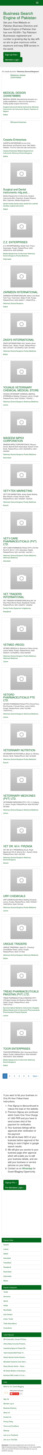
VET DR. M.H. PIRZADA (17, 846)
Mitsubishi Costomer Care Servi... (15, 1362)
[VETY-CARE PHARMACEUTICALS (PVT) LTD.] (21, 523)
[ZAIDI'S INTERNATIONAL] (21, 324)
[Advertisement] (21, 1212)
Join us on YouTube (10, 1439)
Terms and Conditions (11, 1426)
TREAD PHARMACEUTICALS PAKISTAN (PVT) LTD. (21, 992)
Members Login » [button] (13, 59)
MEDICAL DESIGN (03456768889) (14, 94)
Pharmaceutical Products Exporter (15, 1012)
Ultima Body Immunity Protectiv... (14, 1344)
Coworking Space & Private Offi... (15, 1348)
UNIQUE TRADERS (15, 944)
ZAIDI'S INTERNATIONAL (18, 340)
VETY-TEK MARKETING (17, 491)
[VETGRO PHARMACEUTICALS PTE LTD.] (21, 679)
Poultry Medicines (22, 256)
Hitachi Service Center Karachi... (14, 1357)
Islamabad (6, 561)
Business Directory (9, 1408)
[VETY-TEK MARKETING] (21, 475)
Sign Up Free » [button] (11, 54)
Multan (5, 354)
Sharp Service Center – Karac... (14, 1366)
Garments (6, 1296)
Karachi (5, 505)
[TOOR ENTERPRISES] (21, 1033)
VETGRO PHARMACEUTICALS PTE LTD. (19, 697)
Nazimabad (7, 458)
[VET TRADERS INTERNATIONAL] (21, 578)
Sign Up (6, 1399)
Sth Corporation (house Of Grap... (15, 1339)
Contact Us (7, 1417)
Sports (5, 1301)
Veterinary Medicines (31, 401)
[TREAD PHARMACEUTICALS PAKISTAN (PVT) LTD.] (21, 976)
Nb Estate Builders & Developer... (15, 1371)
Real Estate (7, 1310)
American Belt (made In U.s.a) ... (14, 1375)
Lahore (5, 405)
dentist (26, 203)
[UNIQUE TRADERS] (21, 928)
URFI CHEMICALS (14, 896)
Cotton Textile (8, 1319)
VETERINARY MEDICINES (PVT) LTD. (19, 797)
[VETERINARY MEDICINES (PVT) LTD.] (21, 780)
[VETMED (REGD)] (21, 629)
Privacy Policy (8, 1421)
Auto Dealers (7, 1314)
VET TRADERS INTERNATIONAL (13, 595)
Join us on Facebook (10, 1435)
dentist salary (19, 203)
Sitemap (6, 1430)
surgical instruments (17, 206)
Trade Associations (10, 1323)
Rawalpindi (7, 611)
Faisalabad (7, 1263)
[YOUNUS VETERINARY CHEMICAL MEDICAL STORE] (21, 372)
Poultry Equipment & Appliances (19, 608)
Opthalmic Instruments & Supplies (27, 1008)
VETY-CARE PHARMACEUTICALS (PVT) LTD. (20, 541)
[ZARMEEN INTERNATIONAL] (21, 276)
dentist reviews (8, 203)
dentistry (6, 206)
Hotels (5, 1305)
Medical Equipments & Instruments (15, 253)
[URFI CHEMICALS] (21, 880)
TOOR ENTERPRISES (16, 1048)
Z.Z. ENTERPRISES (15, 242)
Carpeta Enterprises (14, 139)
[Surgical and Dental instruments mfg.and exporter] (21, 174)
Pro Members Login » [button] (14, 1187)
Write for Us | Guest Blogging (13, 1386)
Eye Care (6, 1008)
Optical (12, 1008)
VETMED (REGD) (13, 644)
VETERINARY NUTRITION (19, 750)
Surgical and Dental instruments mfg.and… (16, 190)
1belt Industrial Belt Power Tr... (14, 1353)
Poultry (5, 608)
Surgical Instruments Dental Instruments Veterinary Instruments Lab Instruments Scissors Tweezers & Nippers (21, 109)
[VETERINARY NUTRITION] (21, 734)
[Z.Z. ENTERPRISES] (21, 226)
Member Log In (8, 1403)
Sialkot (5, 114)
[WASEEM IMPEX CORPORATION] (21, 422)
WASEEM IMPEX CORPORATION (13, 439)
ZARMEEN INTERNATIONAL (20, 292)
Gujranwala (7, 259)
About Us (6, 1412)
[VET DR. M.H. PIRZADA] (21, 831)
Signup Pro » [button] (11, 1182)
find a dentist (33, 203)
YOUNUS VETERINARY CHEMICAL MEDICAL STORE (21, 388)
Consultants (7, 1328)
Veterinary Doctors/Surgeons (22, 153)
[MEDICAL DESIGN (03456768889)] (21, 81)
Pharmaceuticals (33, 1010)
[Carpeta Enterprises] (21, 128)
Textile (5, 1292)
